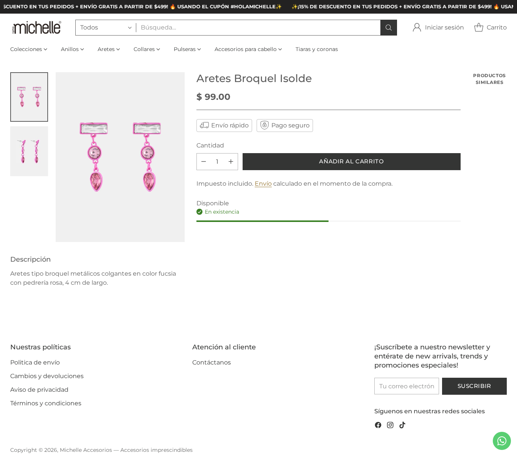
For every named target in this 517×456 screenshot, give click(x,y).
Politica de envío (35, 362)
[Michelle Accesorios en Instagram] (390, 426)
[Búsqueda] (388, 28)
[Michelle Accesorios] (36, 27)
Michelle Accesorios (86, 450)
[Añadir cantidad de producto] (231, 161)
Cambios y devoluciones (47, 376)
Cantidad (210, 145)
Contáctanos (211, 362)
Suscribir (474, 386)
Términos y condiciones (45, 403)
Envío (263, 183)
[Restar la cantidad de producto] (203, 161)
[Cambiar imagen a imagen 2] (29, 151)
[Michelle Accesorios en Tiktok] (402, 426)
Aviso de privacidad (39, 389)
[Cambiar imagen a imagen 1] (29, 97)
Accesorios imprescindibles (156, 450)
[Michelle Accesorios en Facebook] (378, 426)
